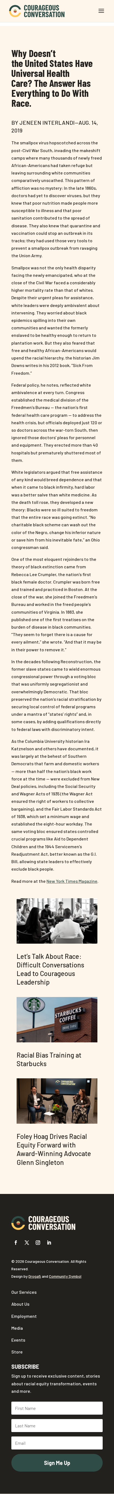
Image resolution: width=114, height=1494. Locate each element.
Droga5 (34, 1276)
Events (18, 1339)
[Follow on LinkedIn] (49, 1242)
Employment (24, 1316)
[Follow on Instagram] (37, 1242)
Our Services (24, 1292)
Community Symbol (65, 1276)
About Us (20, 1303)
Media (17, 1328)
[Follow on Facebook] (15, 1242)
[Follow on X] (26, 1242)
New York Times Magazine (71, 881)
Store (17, 1351)
